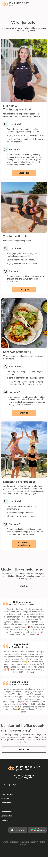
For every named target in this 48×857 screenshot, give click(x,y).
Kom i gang (24, 289)
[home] (16, 4)
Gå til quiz (24, 749)
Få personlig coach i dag (24, 544)
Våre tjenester (6, 812)
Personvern (5, 799)
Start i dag (24, 173)
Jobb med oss (7, 794)
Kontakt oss (5, 820)
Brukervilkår (6, 803)
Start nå (24, 412)
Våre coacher (6, 816)
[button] (43, 4)
